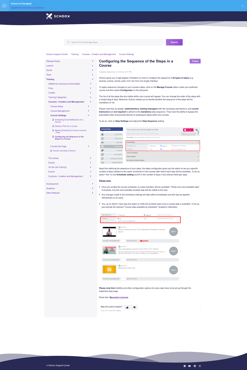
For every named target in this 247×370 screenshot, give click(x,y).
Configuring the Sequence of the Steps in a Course (69, 137)
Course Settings (126, 54)
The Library (53, 158)
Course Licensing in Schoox (64, 150)
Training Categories (57, 97)
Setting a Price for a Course (66, 126)
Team (48, 74)
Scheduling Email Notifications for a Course (69, 120)
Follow (195, 61)
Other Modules (53, 192)
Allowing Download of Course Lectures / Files (70, 131)
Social (49, 70)
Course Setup (56, 106)
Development (52, 183)
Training (75, 54)
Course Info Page (58, 146)
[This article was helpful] (127, 307)
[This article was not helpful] (134, 307)
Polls (50, 88)
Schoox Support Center (57, 54)
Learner (49, 65)
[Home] (58, 16)
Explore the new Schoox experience (27, 7)
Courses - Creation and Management (99, 54)
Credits (51, 92)
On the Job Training (57, 167)
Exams (51, 171)
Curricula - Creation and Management (65, 176)
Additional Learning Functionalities (64, 83)
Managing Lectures (118, 297)
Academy (50, 188)
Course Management (60, 110)
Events (51, 162)
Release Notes (53, 61)
